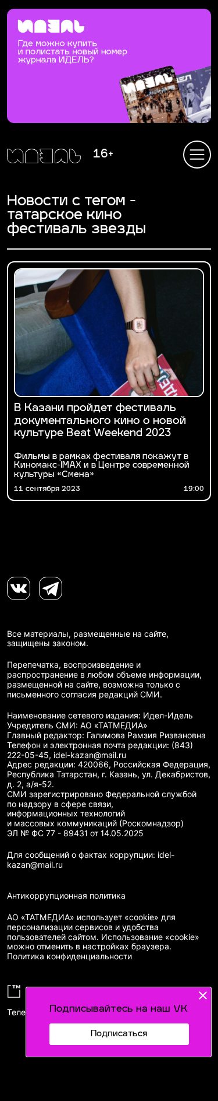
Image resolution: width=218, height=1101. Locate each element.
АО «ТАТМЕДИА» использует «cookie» (83, 917)
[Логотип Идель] (44, 157)
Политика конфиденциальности (69, 956)
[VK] (18, 588)
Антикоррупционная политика (66, 895)
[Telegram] (50, 588)
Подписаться (119, 1034)
